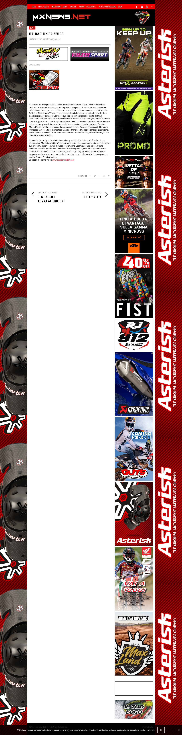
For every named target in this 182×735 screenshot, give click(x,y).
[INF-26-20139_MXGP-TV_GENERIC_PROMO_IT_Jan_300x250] (134, 172)
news (32, 27)
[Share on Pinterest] (99, 175)
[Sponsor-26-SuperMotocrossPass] (134, 58)
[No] (178, 730)
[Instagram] (141, 6)
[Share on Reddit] (104, 175)
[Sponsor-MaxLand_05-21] (134, 643)
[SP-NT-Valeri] (89, 53)
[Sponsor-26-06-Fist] (134, 285)
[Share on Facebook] (90, 175)
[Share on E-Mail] (108, 175)
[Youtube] (146, 6)
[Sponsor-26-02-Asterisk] (134, 513)
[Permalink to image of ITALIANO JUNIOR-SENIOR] (44, 80)
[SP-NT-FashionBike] (48, 53)
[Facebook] (136, 6)
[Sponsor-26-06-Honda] (134, 578)
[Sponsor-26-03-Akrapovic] (134, 383)
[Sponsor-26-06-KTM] (134, 220)
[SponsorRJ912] (134, 334)
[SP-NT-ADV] (134, 709)
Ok (161, 730)
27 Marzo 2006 (34, 64)
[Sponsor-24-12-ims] (134, 123)
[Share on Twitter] (94, 175)
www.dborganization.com (63, 160)
